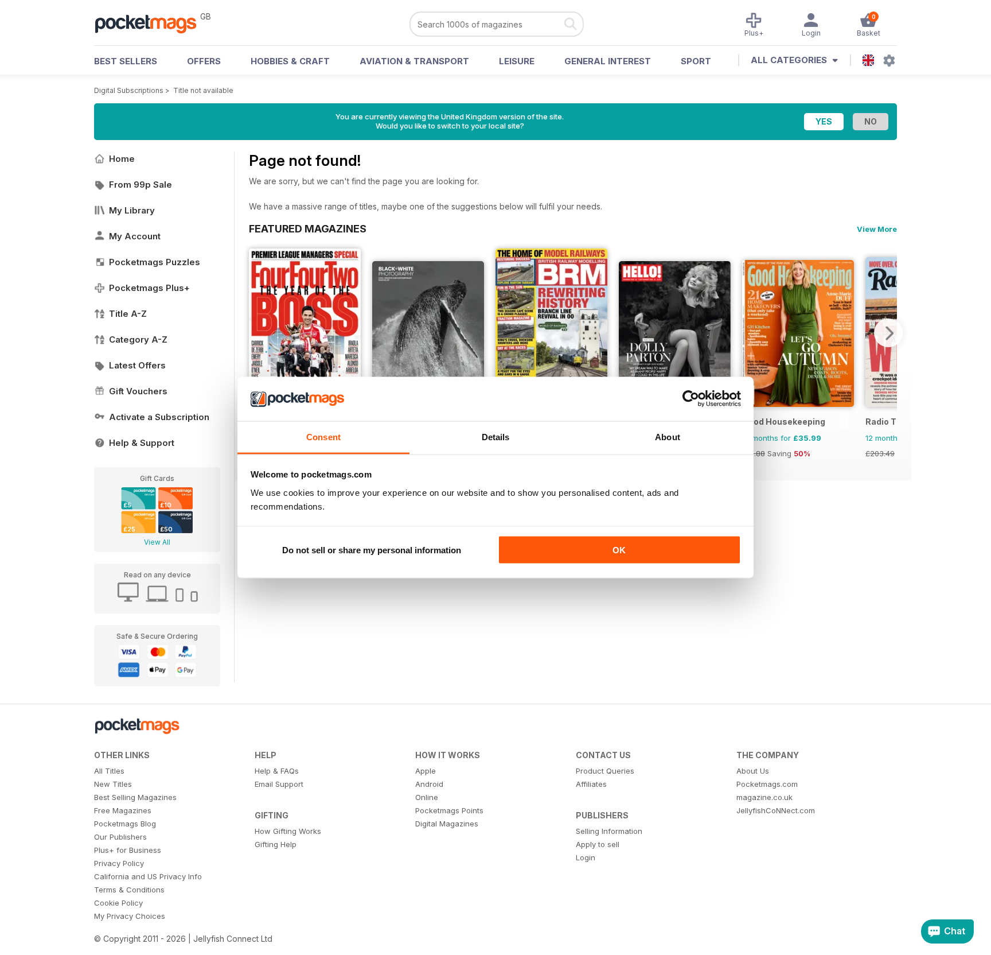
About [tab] (667, 436)
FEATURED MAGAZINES (307, 228)
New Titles (113, 784)
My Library (132, 210)
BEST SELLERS (125, 61)
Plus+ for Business (127, 850)
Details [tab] (496, 436)
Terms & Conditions (129, 889)
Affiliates (591, 784)
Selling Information (609, 831)
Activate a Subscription (159, 416)
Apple (425, 770)
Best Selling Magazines (135, 797)
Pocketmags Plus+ (149, 287)
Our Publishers (120, 836)
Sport (696, 61)
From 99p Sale (140, 184)
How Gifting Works (288, 831)
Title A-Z (128, 313)
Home (122, 158)
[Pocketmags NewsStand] (151, 22)
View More (877, 229)
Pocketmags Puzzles (154, 262)
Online (426, 797)
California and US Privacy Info (148, 876)
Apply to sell (597, 844)
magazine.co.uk (764, 797)
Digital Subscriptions (128, 90)
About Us (752, 770)
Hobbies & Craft (290, 61)
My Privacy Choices (129, 916)
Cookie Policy (118, 902)
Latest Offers (137, 365)
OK (619, 550)
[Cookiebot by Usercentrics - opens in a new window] (691, 398)
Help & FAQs (277, 770)
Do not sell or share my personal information (371, 550)
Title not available (203, 90)
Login (585, 857)
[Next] (888, 333)
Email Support (279, 784)
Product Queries (605, 770)
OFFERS (204, 61)
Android (429, 784)
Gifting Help (275, 844)
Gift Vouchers (138, 391)
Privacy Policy (119, 863)
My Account (135, 236)
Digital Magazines (446, 823)
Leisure (516, 61)
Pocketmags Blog (125, 823)
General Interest (607, 61)
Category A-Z (138, 339)
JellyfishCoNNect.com (775, 810)
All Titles (109, 770)
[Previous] (257, 333)
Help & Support (141, 442)
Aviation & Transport (414, 61)
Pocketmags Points (449, 810)
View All (157, 542)
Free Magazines (122, 810)
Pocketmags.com (767, 784)
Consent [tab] (323, 436)
